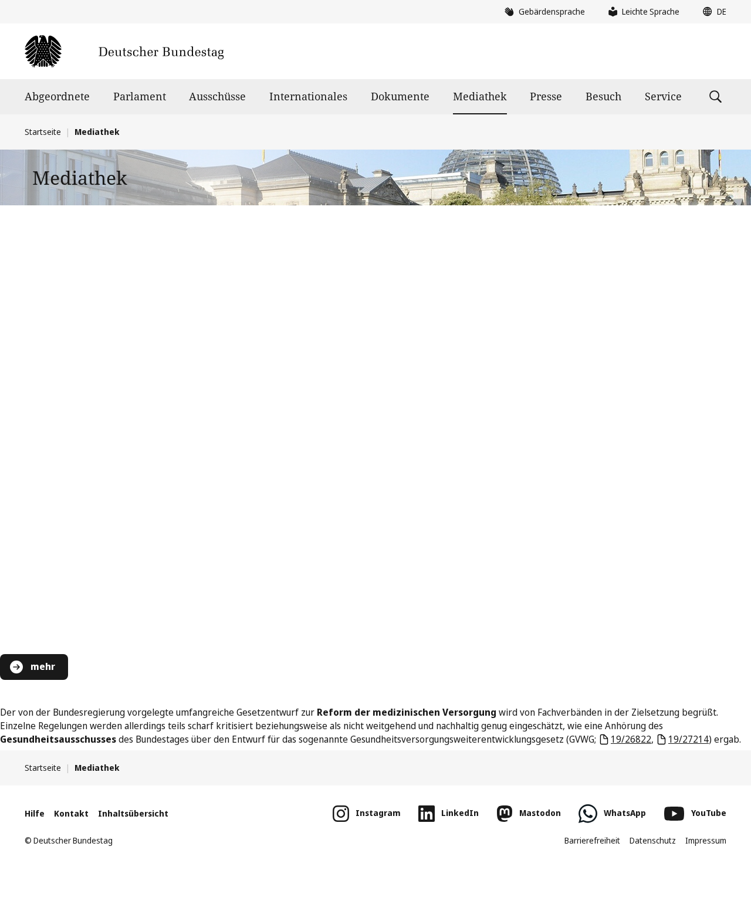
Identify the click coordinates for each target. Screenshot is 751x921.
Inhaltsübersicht (133, 813)
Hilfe (35, 813)
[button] (711, 11)
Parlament (139, 96)
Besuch (603, 96)
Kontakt (71, 813)
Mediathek (480, 96)
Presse (546, 96)
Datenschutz (653, 840)
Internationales (308, 96)
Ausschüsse (217, 96)
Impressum (705, 840)
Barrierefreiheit (592, 840)
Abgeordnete (57, 96)
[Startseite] (124, 51)
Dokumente (400, 96)
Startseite (43, 131)
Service (663, 96)
